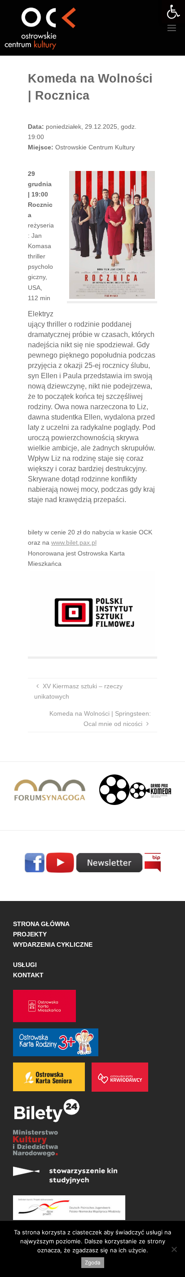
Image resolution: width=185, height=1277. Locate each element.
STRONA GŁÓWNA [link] (41, 923)
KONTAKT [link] (28, 975)
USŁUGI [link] (25, 964)
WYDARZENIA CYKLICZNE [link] (52, 944)
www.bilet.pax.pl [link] (74, 542)
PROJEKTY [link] (30, 934)
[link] (173, 11)
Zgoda (93, 1263)
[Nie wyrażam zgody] (173, 1249)
